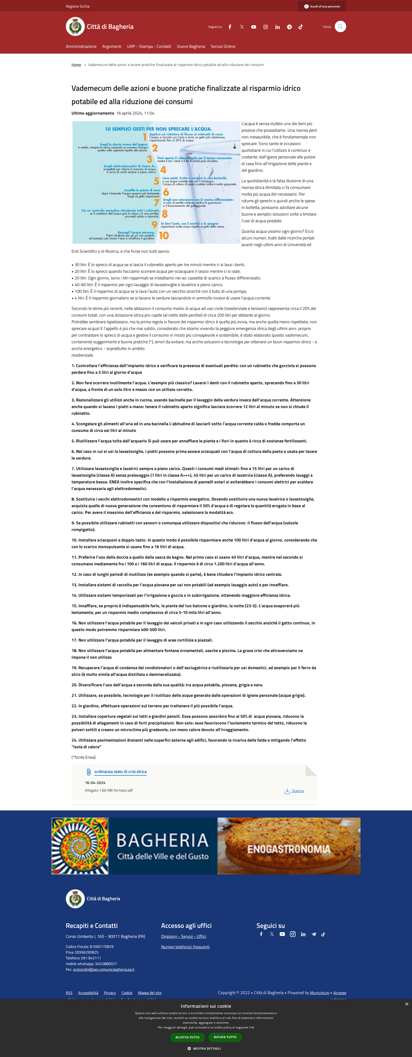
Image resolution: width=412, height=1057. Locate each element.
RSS (69, 993)
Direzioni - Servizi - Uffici (183, 936)
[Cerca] (340, 26)
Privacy (110, 993)
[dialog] (206, 1028)
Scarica (298, 791)
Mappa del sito (149, 993)
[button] (206, 1048)
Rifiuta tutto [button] (225, 1037)
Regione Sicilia (77, 6)
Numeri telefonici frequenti (185, 947)
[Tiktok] (299, 26)
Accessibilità (88, 993)
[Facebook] (228, 26)
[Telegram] (287, 26)
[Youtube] (252, 26)
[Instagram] (263, 26)
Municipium (319, 993)
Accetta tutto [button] (187, 1037)
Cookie (127, 993)
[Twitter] (240, 26)
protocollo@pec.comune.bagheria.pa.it (103, 969)
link (251, 1027)
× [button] (406, 1004)
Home (76, 64)
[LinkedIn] (275, 26)
